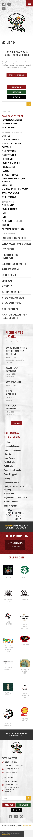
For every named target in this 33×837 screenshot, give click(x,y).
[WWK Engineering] (8, 616)
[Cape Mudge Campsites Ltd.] (8, 662)
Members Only (10, 360)
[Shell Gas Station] (25, 711)
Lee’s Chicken (8, 249)
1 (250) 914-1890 (11, 781)
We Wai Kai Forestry (11, 303)
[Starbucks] (25, 570)
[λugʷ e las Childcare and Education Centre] (8, 639)
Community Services (12, 446)
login (17, 341)
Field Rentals (9, 466)
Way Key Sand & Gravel (13, 292)
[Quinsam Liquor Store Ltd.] (25, 687)
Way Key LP (7, 286)
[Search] (28, 104)
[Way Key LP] (25, 593)
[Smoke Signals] (8, 570)
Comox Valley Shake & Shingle (16, 243)
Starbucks (7, 280)
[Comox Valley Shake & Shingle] (25, 663)
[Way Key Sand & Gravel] (8, 593)
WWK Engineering (10, 309)
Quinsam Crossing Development (10, 256)
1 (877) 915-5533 (17, 765)
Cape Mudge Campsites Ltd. (14, 238)
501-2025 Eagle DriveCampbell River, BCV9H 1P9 (12, 790)
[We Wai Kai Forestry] (8, 686)
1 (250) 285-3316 (11, 762)
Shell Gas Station (10, 269)
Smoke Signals (9, 275)
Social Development (12, 501)
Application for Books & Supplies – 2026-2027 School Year (16, 351)
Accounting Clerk (13, 382)
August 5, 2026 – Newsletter (13, 369)
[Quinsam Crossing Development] (25, 617)
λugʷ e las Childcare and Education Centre (14, 316)
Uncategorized (10, 376)
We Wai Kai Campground (13, 297)
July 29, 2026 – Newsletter (12, 392)
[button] (29, 3)
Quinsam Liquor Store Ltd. (14, 263)
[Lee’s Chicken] (25, 638)
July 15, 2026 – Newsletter (12, 407)
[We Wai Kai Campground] (8, 713)
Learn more (6, 835)
